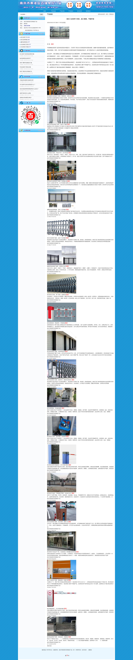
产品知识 (71, 11)
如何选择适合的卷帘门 (25, 58)
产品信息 (53, 11)
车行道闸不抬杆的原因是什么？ (27, 84)
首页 (45, 11)
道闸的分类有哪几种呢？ (26, 97)
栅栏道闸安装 (24, 42)
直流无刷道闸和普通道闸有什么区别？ (29, 89)
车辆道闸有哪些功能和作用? (27, 80)
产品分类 (62, 11)
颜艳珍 (90, 650)
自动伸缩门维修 (25, 47)
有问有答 (79, 11)
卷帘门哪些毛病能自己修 (26, 62)
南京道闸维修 (24, 39)
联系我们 (88, 11)
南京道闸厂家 (24, 37)
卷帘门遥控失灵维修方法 (26, 71)
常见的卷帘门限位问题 (25, 67)
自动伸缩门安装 (25, 44)
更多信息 (49, 646)
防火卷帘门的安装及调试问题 (27, 54)
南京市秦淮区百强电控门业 (53, 101)
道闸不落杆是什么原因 (25, 93)
